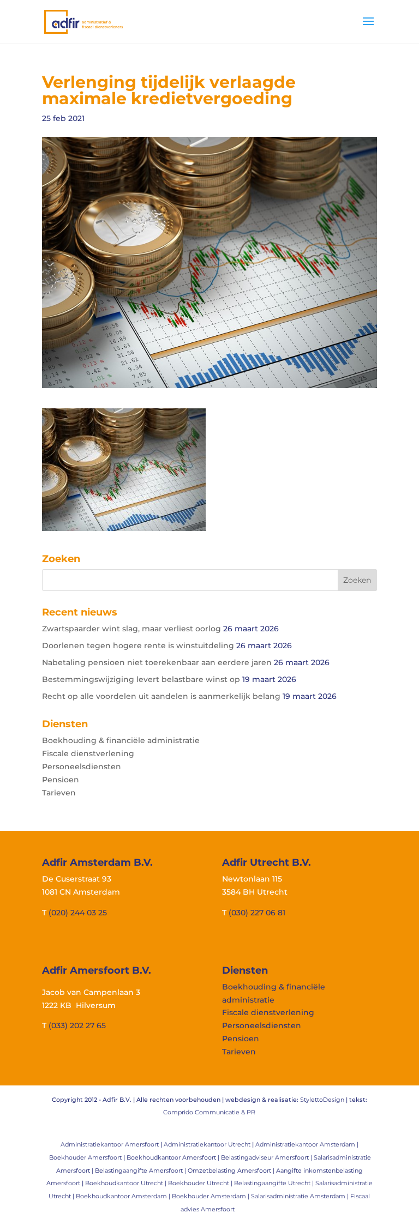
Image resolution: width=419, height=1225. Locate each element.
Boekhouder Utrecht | (201, 1183)
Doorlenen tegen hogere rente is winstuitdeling (138, 645)
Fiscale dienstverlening (88, 753)
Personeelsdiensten (81, 766)
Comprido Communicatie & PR (209, 1112)
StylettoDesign (322, 1099)
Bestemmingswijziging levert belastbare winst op (141, 679)
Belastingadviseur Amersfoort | (267, 1157)
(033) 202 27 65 (77, 1025)
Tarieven (59, 793)
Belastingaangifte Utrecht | (274, 1183)
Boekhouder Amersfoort (85, 1157)
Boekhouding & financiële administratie (121, 740)
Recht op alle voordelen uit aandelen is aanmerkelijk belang (161, 696)
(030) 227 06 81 (257, 913)
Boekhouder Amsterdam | (211, 1196)
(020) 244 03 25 (78, 913)
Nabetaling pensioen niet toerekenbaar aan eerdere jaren (157, 662)
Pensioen (60, 780)
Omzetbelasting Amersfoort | (232, 1170)
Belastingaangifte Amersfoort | (141, 1170)
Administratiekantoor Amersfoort (110, 1144)
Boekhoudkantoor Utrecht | (126, 1183)
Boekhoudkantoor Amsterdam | (124, 1196)
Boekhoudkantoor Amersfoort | (174, 1157)
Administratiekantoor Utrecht (207, 1144)
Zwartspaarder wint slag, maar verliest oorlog (131, 628)
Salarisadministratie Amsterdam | (300, 1196)
